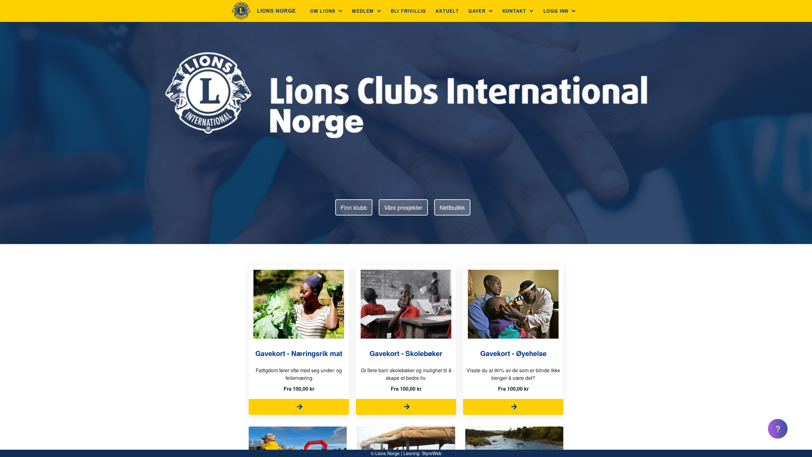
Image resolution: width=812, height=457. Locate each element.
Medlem (363, 11)
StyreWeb (432, 453)
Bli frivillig (408, 11)
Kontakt (514, 11)
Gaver (477, 11)
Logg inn (556, 11)
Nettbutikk (452, 207)
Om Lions (323, 11)
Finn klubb (354, 207)
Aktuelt (447, 11)
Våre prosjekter (403, 207)
